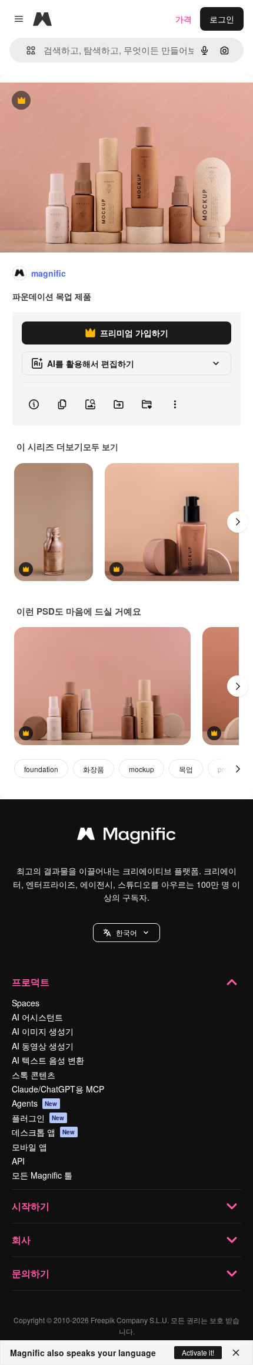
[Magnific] (126, 836)
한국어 (126, 932)
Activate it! (198, 1352)
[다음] (237, 522)
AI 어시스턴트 (37, 1017)
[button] (126, 932)
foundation (41, 769)
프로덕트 (30, 982)
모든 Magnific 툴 (42, 1175)
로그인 (221, 19)
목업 (186, 769)
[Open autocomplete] (26, 50)
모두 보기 (100, 446)
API (18, 1161)
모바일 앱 (29, 1147)
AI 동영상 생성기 (43, 1046)
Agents (35, 1103)
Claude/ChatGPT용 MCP (58, 1089)
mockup (141, 769)
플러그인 (38, 1118)
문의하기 (30, 1273)
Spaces (25, 1003)
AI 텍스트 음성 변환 (48, 1060)
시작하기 (30, 1206)
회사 (21, 1239)
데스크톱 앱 (43, 1132)
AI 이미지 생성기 (43, 1031)
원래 (67, 101)
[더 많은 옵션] (175, 404)
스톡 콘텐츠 (33, 1075)
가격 (183, 19)
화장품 (93, 769)
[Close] (236, 1353)
